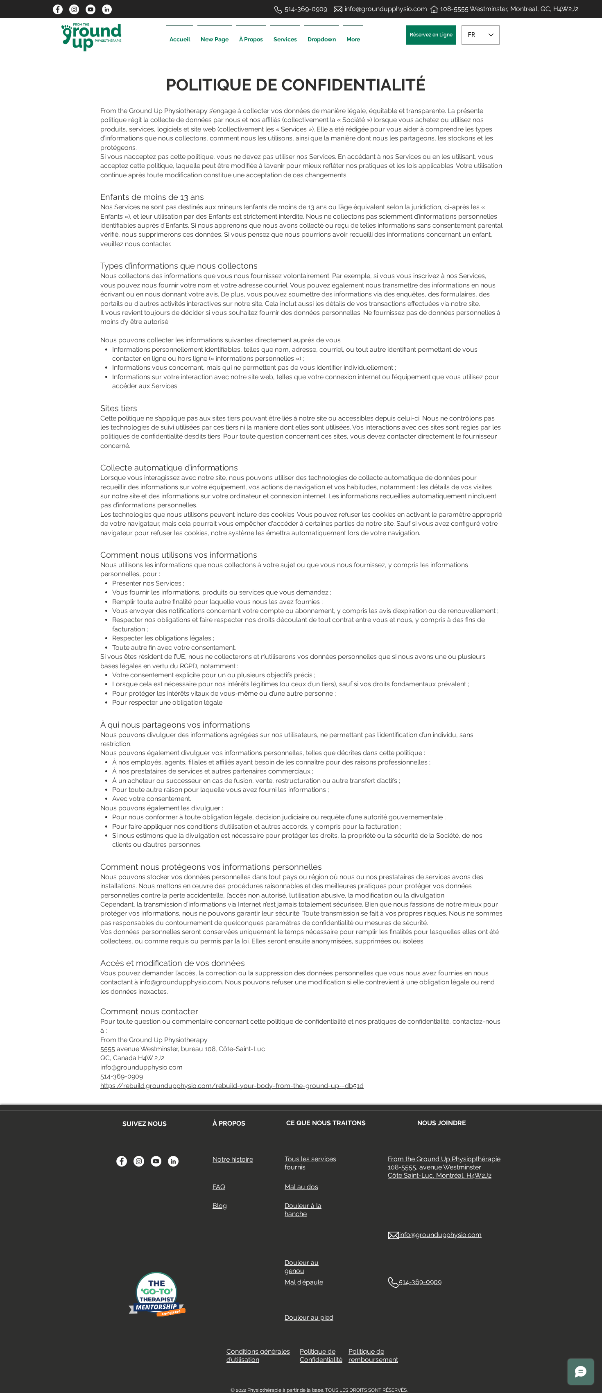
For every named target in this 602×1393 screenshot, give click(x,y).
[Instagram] (74, 9)
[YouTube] (90, 9)
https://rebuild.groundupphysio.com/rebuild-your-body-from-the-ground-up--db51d (232, 1086)
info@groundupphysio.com (181, 982)
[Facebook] (58, 9)
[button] (285, 35)
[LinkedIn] (107, 9)
